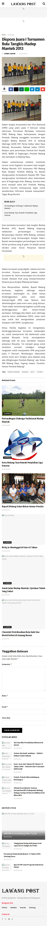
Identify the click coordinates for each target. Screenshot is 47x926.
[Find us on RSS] (12, 919)
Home (4, 35)
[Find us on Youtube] (9, 919)
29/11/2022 (18, 759)
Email (5, 707)
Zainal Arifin (9, 54)
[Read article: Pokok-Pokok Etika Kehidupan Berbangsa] (7, 779)
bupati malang (13, 372)
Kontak (23, 908)
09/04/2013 (6, 469)
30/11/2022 (18, 748)
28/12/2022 (18, 783)
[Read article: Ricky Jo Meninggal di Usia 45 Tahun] (23, 529)
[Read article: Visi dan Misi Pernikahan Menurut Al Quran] (7, 745)
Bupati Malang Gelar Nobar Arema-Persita (22, 506)
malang (25, 372)
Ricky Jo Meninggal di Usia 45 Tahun (19, 547)
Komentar (7, 664)
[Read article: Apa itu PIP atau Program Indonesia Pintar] (7, 867)
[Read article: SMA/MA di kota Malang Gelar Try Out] (23, 827)
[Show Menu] (3, 3)
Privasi (4, 908)
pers (32, 372)
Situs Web (6, 718)
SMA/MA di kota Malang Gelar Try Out (20, 833)
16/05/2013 (6, 425)
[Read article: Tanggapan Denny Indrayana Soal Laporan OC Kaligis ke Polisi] (7, 845)
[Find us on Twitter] (5, 919)
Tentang (32, 908)
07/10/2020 (18, 870)
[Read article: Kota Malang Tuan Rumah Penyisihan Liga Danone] (23, 444)
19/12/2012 (6, 639)
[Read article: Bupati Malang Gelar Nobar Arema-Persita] (23, 488)
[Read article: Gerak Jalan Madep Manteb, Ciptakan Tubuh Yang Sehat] (23, 570)
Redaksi (14, 908)
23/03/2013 (6, 551)
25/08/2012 (18, 849)
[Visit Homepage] (23, 3)
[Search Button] (44, 3)
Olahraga (11, 35)
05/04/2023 (18, 798)
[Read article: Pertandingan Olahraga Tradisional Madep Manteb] (23, 400)
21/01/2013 (6, 595)
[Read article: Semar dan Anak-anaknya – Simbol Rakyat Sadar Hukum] (7, 755)
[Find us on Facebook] (2, 919)
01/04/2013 (6, 510)
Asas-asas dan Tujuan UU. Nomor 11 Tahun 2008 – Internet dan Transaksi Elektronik (29, 766)
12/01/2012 (8, 859)
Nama (5, 695)
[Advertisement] (24, 13)
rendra (39, 372)
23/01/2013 (23, 54)
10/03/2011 (18, 772)
